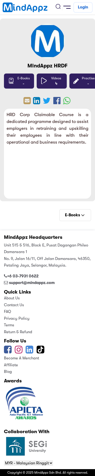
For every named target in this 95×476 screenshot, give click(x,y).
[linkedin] (29, 351)
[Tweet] (47, 102)
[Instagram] (18, 351)
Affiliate (11, 365)
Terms (9, 325)
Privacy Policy (17, 318)
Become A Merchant (21, 358)
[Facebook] (8, 351)
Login (83, 7)
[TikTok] (40, 351)
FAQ (7, 311)
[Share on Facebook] (56, 102)
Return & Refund (18, 331)
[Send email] (27, 102)
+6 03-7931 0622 (23, 276)
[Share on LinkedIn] (36, 102)
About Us (12, 298)
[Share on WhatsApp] (66, 102)
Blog (8, 371)
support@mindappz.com (32, 282)
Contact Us (14, 305)
